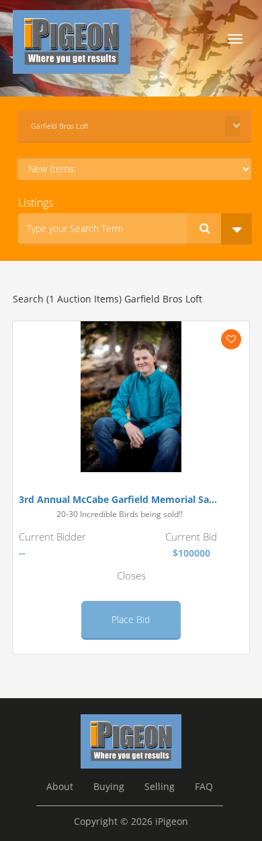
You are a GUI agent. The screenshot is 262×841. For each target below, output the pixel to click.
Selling (159, 787)
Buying (108, 787)
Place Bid (131, 620)
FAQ (204, 787)
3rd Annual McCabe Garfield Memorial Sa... (118, 500)
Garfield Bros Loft (60, 126)
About (59, 787)
